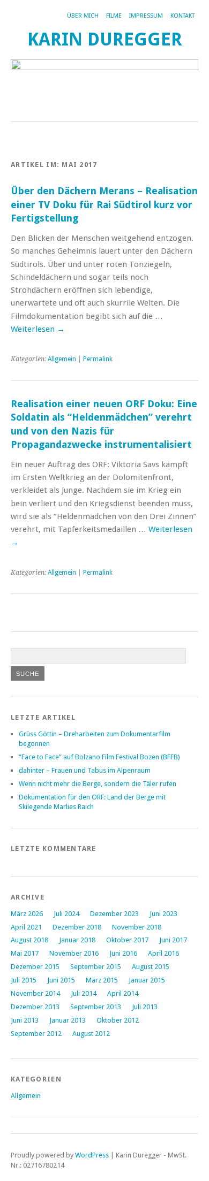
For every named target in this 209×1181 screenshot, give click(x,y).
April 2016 (163, 953)
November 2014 (35, 993)
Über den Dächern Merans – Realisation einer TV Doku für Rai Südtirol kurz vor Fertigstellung (104, 204)
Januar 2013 (67, 1020)
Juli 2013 (145, 1007)
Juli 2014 (83, 993)
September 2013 (95, 1007)
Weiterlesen (38, 329)
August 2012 (91, 1034)
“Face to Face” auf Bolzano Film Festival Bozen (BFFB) (99, 757)
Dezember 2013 (35, 1007)
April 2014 (122, 993)
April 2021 (26, 927)
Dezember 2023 (114, 914)
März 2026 (27, 914)
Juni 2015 (61, 980)
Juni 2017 (173, 940)
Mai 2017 (25, 953)
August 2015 (150, 967)
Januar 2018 (77, 940)
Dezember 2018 (77, 927)
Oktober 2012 (117, 1020)
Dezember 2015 (35, 967)
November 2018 (136, 927)
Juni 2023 (163, 914)
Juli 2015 (23, 980)
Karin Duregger (104, 39)
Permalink (98, 359)
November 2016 (74, 953)
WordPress (92, 1155)
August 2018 (29, 940)
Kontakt (182, 15)
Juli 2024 (66, 914)
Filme (114, 15)
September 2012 (36, 1034)
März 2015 (102, 980)
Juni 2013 (25, 1020)
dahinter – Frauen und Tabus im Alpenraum (85, 770)
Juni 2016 (123, 953)
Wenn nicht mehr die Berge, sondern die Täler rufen (97, 784)
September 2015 (95, 967)
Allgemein (62, 359)
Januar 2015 (147, 980)
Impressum (146, 15)
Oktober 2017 (127, 940)
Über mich (83, 15)
